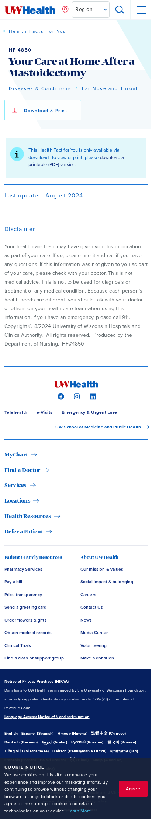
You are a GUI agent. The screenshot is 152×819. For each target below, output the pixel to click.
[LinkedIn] (92, 396)
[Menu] (141, 10)
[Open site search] (120, 10)
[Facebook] (60, 396)
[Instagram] (76, 396)
